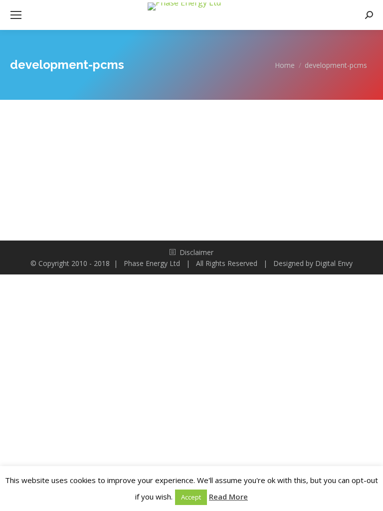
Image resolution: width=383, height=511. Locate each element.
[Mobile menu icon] (16, 15)
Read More (228, 497)
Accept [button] (191, 497)
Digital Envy (334, 263)
